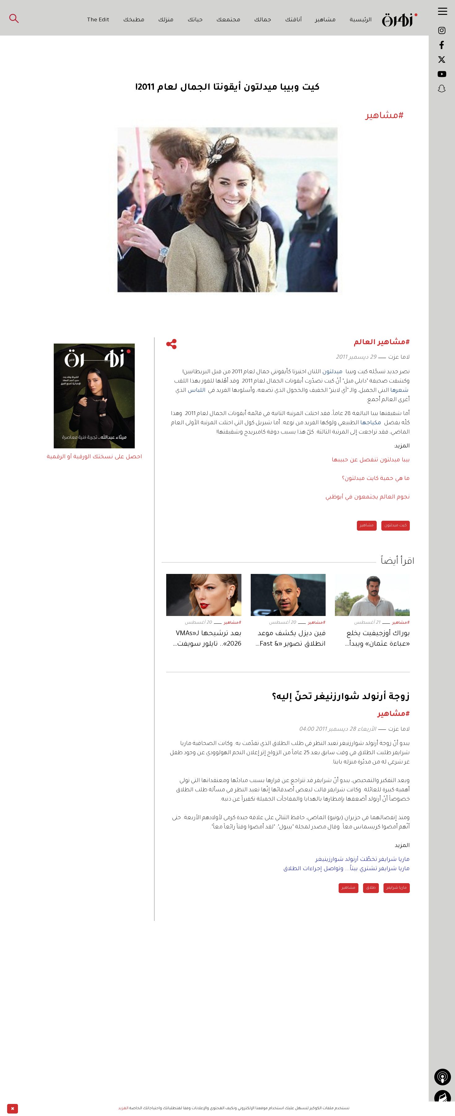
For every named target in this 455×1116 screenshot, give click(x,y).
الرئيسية (361, 20)
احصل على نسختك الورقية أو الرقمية (94, 457)
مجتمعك (228, 20)
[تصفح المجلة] (442, 1098)
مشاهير (325, 20)
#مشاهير (401, 623)
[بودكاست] (442, 1077)
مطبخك (134, 20)
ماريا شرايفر (397, 888)
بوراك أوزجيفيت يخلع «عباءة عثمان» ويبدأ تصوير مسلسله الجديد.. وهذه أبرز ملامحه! (373, 640)
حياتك (195, 20)
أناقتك (293, 20)
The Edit (98, 20)
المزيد (123, 1108)
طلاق (371, 888)
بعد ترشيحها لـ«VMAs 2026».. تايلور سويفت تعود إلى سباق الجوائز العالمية (208, 640)
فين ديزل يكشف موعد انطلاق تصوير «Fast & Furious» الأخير (292, 640)
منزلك (166, 20)
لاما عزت (399, 358)
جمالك (262, 20)
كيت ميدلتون (395, 526)
